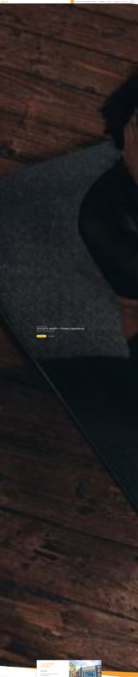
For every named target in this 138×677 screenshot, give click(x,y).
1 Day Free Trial (41, 336)
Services (109, 1)
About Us (94, 1)
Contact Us (124, 1)
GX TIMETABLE (51, 336)
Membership (101, 1)
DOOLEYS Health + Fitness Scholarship (82, 1)
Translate (136, 2)
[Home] (72, 1)
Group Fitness (116, 1)
